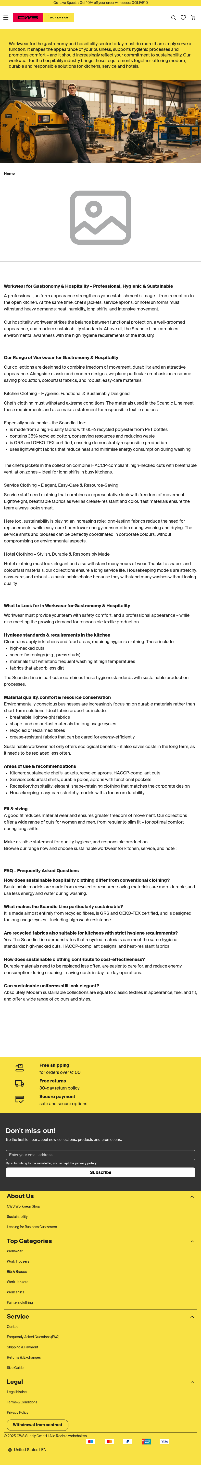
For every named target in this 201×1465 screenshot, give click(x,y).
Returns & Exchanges (24, 1357)
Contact (13, 1327)
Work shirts (15, 1292)
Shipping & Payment (22, 1347)
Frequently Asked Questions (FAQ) (33, 1337)
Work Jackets (17, 1282)
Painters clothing (20, 1302)
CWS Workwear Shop (23, 1206)
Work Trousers (18, 1261)
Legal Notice (17, 1392)
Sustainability (17, 1217)
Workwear (15, 1251)
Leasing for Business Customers (32, 1227)
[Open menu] (6, 17)
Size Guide (15, 1368)
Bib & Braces (17, 1272)
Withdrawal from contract (37, 1425)
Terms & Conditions (22, 1402)
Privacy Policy (17, 1412)
